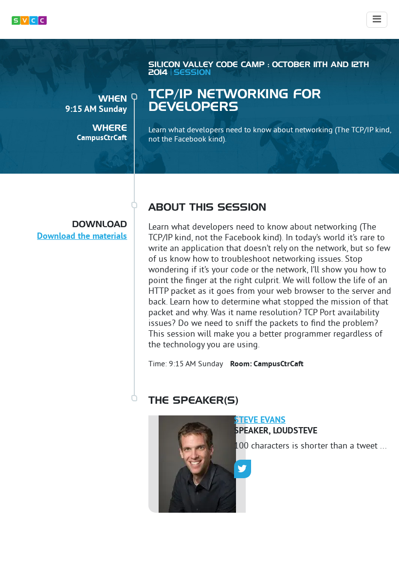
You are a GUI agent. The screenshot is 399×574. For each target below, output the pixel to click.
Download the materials (82, 236)
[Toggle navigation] (376, 20)
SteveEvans (260, 420)
